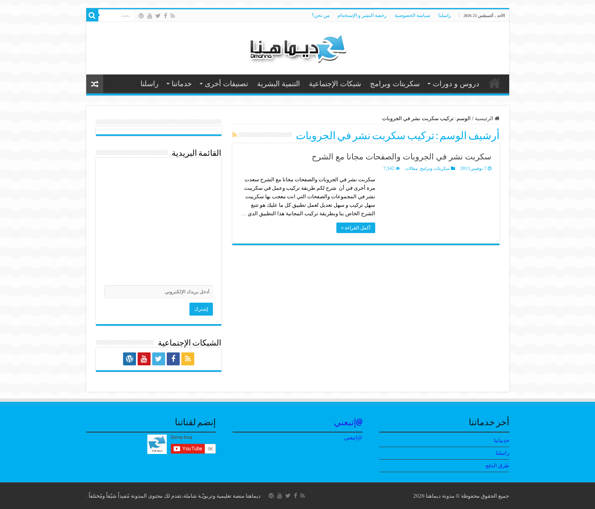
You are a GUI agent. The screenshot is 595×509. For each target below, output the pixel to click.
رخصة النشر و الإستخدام (362, 15)
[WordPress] (141, 16)
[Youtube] (150, 16)
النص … (494, 82)
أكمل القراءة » (355, 228)
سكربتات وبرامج (395, 84)
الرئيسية (485, 118)
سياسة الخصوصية (412, 15)
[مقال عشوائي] (94, 83)
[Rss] (173, 16)
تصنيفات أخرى (226, 84)
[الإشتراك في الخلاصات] (234, 135)
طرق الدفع (497, 465)
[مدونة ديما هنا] (297, 46)
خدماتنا (182, 84)
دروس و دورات (456, 84)
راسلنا (444, 15)
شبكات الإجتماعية (335, 84)
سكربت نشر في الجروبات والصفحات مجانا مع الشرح (401, 156)
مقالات (411, 168)
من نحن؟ (320, 15)
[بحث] (92, 15)
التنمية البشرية (278, 84)
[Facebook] (165, 16)
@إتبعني (348, 423)
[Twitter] (158, 16)
